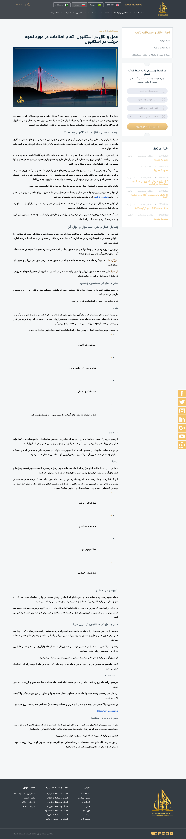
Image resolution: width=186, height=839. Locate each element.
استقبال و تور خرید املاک (24, 793)
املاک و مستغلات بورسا (57, 806)
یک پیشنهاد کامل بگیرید (147, 126)
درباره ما (67, 13)
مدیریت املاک (29, 806)
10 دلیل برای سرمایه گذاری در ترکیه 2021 (149, 196)
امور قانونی (81, 13)
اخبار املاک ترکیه (162, 48)
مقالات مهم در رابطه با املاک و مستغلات (151, 55)
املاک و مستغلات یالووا (57, 815)
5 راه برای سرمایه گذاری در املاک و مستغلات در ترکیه (150, 182)
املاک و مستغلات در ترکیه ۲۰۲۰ (151, 208)
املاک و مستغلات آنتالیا (57, 798)
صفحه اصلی (138, 13)
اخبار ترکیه (165, 41)
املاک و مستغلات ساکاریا (56, 810)
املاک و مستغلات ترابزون (57, 802)
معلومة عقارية (161, 160)
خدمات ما (104, 13)
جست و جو (21, 5)
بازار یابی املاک (28, 802)
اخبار (93, 13)
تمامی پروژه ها (121, 13)
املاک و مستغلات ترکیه (57, 793)
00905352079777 (134, 5)
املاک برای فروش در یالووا (57, 819)
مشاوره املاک (29, 798)
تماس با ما (54, 13)
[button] (147, 116)
